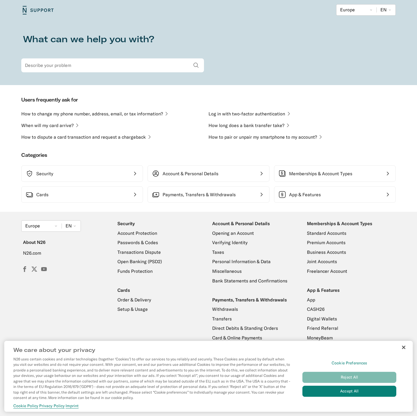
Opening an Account (233, 233)
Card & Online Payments (237, 338)
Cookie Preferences (349, 363)
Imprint (72, 405)
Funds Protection (135, 271)
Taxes (218, 252)
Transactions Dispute (139, 252)
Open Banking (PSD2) (139, 261)
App (311, 300)
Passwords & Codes (137, 242)
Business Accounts (326, 252)
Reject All (349, 377)
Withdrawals (225, 309)
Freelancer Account (327, 271)
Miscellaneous (227, 271)
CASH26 (316, 309)
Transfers (222, 319)
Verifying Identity (230, 242)
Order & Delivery (134, 300)
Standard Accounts (326, 233)
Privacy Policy (52, 405)
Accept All (349, 391)
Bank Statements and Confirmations (249, 281)
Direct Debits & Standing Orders (245, 328)
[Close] (403, 347)
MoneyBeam (320, 338)
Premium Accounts (326, 242)
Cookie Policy (25, 405)
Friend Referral (322, 328)
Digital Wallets (322, 319)
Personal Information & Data (241, 261)
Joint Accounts (322, 261)
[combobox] (112, 65)
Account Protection (137, 233)
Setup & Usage (132, 309)
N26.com (32, 253)
